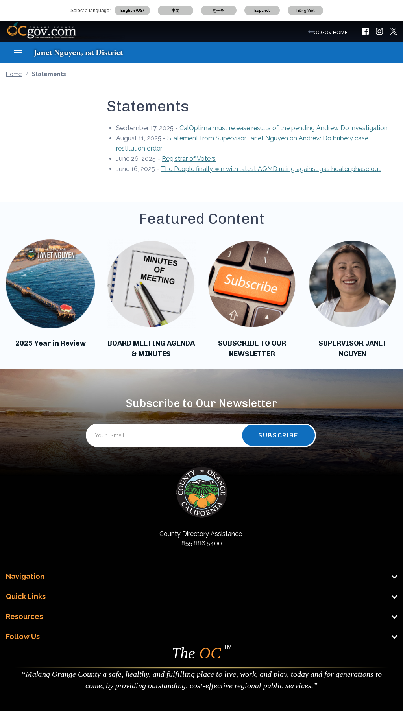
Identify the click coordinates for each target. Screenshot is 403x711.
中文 (175, 10)
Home (14, 74)
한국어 (219, 10)
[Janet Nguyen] (85, 52)
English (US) (132, 10)
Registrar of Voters (189, 158)
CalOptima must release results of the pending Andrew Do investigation (283, 128)
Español (262, 10)
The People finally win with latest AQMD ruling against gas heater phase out (271, 169)
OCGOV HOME (331, 32)
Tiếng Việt (305, 10)
